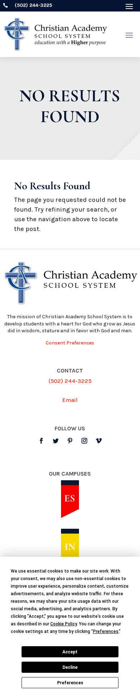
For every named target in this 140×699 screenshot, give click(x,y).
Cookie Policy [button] (63, 623)
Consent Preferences (70, 343)
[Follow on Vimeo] (98, 440)
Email (70, 400)
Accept (70, 651)
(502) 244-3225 (70, 381)
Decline (70, 667)
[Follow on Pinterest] (70, 440)
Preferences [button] (105, 631)
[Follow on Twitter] (55, 440)
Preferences (70, 682)
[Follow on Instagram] (84, 440)
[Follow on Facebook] (41, 440)
